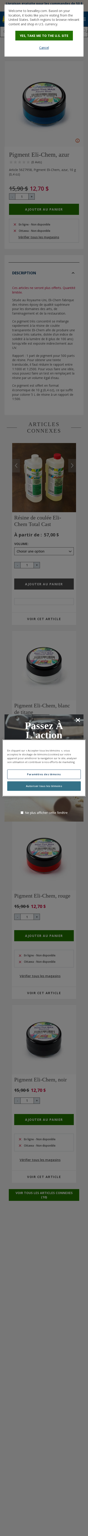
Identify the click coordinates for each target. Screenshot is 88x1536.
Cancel (44, 47)
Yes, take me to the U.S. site (44, 35)
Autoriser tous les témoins (44, 786)
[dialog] (44, 31)
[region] (44, 768)
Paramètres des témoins (44, 774)
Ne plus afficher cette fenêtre (46, 813)
